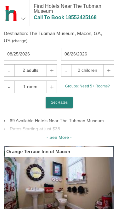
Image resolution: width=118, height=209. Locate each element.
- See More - (59, 137)
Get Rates (59, 102)
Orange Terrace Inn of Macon (38, 151)
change (19, 41)
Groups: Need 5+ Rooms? (87, 86)
